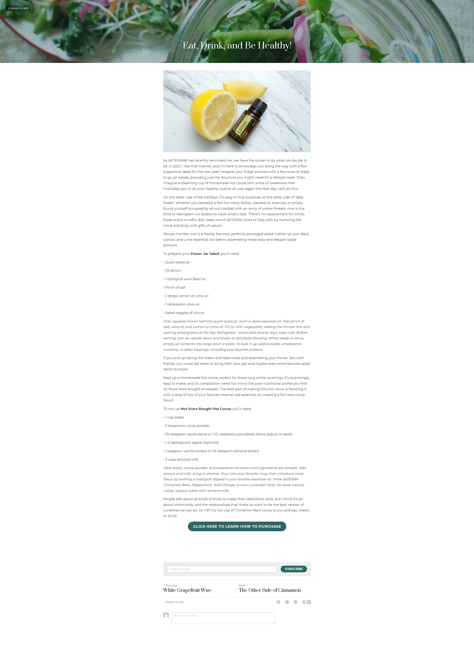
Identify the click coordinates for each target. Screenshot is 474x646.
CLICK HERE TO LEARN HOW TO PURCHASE (237, 526)
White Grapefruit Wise (187, 590)
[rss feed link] (309, 602)
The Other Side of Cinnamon (270, 590)
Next (242, 585)
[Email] (304, 602)
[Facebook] (278, 602)
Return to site (19, 8)
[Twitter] (287, 602)
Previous (171, 585)
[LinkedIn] (295, 602)
